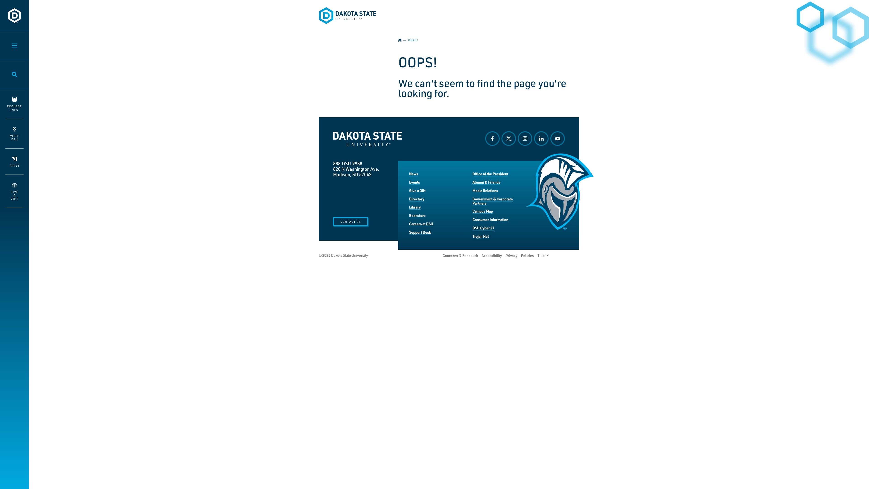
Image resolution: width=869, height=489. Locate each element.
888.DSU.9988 (347, 163)
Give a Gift (417, 190)
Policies (527, 255)
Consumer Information (490, 219)
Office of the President (490, 173)
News (413, 173)
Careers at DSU (421, 223)
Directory (416, 199)
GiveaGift (15, 195)
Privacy (511, 255)
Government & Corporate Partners (493, 201)
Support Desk (420, 232)
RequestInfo (14, 107)
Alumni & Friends (486, 182)
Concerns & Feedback (460, 255)
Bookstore (417, 215)
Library (415, 207)
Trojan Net (481, 236)
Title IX (543, 255)
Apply (14, 165)
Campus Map (483, 211)
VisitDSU (14, 137)
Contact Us (350, 221)
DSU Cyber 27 (483, 227)
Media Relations (485, 190)
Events (414, 182)
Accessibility (492, 255)
